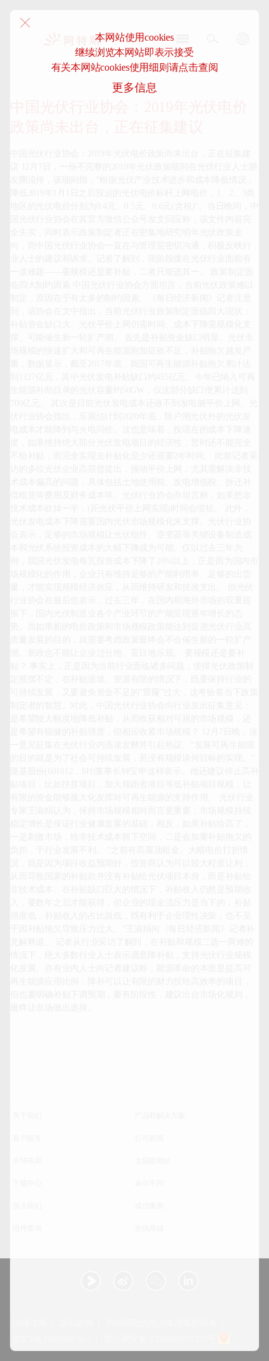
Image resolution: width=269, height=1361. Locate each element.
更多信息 (134, 87)
